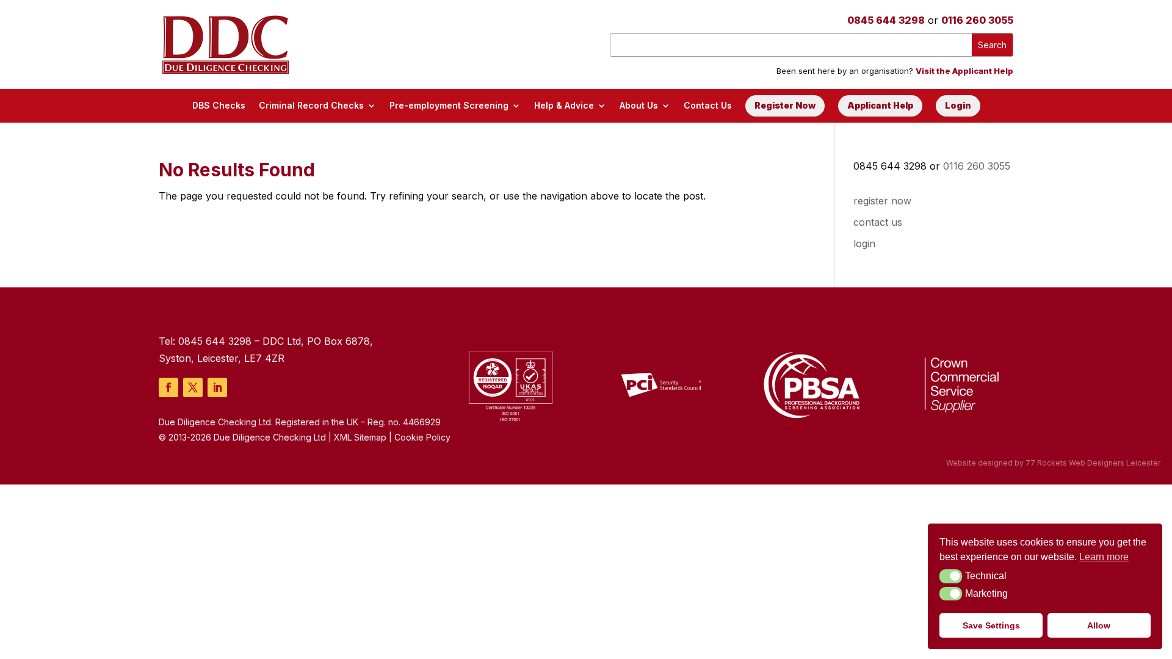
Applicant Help (880, 105)
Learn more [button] (1104, 557)
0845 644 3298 (886, 20)
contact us (877, 222)
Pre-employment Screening (448, 105)
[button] (950, 576)
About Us (639, 105)
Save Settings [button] (991, 625)
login (864, 243)
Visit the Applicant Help (964, 71)
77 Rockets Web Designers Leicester (1093, 462)
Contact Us (708, 105)
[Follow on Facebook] (168, 387)
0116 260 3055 (977, 20)
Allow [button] (1098, 625)
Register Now (785, 105)
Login (958, 105)
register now (882, 201)
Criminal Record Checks (311, 105)
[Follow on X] (193, 387)
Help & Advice (564, 105)
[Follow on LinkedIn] (217, 387)
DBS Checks (218, 105)
